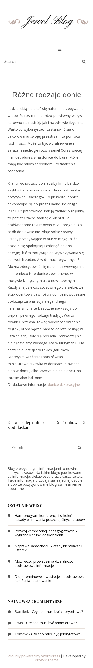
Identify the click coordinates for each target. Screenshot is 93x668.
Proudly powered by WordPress (33, 656)
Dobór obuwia (67, 422)
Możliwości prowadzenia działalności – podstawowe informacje (46, 563)
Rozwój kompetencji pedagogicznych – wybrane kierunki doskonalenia (46, 533)
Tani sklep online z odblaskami (26, 425)
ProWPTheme (46, 660)
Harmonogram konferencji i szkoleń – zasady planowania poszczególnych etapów (50, 517)
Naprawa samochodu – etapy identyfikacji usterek (48, 548)
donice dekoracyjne (64, 384)
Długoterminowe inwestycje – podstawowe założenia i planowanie (50, 578)
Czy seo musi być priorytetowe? (57, 611)
